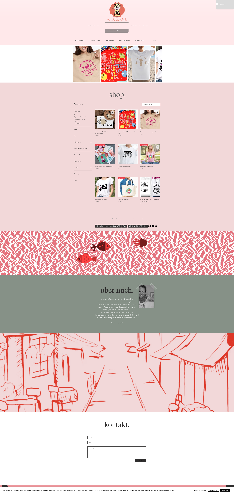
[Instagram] (156, 226)
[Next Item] (159, 64)
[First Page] (113, 218)
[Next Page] (139, 218)
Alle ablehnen (213, 490)
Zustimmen (225, 490)
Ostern (76, 121)
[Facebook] (153, 226)
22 (134, 219)
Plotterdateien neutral (79, 119)
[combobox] (151, 104)
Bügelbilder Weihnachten (80, 117)
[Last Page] (142, 218)
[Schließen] (232, 490)
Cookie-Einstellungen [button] (200, 490)
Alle (75, 115)
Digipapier (77, 123)
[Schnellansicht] (105, 119)
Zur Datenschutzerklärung (166, 490)
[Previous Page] (117, 218)
